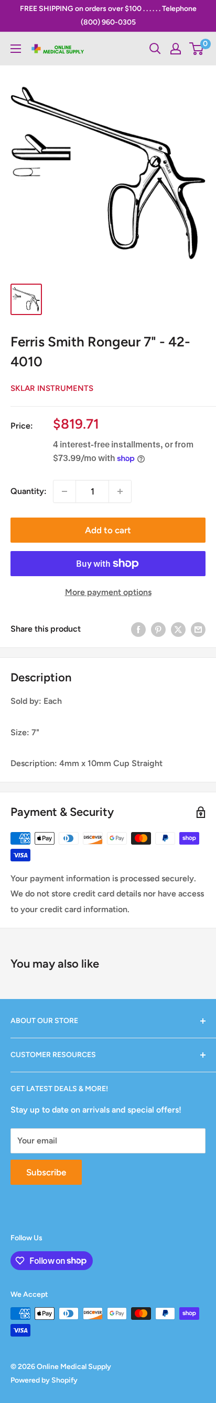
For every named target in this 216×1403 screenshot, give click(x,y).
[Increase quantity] (120, 491)
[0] (196, 48)
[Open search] (155, 48)
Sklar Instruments (51, 388)
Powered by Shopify (44, 1380)
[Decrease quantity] (64, 491)
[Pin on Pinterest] (158, 629)
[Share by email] (198, 629)
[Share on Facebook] (138, 629)
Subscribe (46, 1172)
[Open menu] (15, 48)
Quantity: (28, 491)
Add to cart (108, 530)
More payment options (108, 592)
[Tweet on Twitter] (178, 629)
